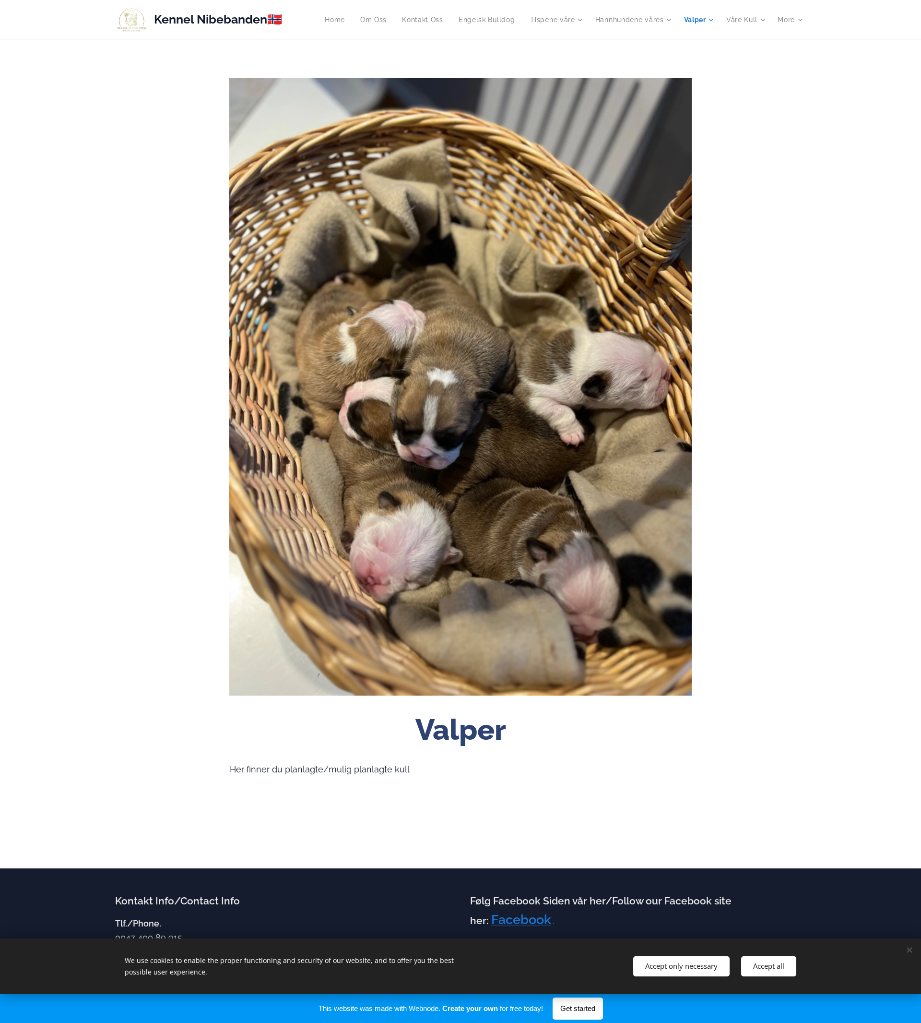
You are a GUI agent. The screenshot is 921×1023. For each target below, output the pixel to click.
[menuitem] (337, 20)
